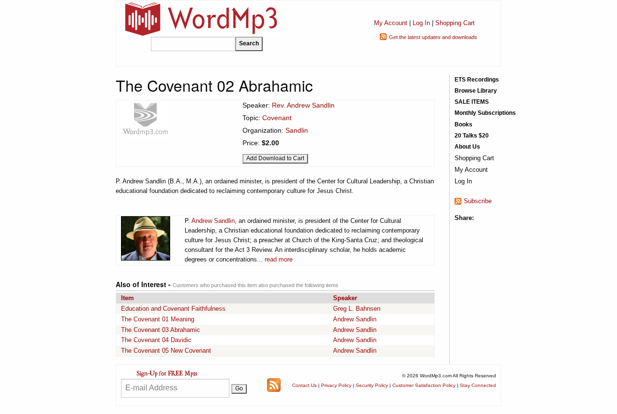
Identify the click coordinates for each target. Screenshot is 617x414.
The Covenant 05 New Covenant (166, 350)
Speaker (345, 298)
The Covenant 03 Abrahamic (160, 329)
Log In (421, 23)
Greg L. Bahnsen (356, 308)
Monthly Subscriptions (485, 113)
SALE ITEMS (472, 101)
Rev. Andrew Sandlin (303, 105)
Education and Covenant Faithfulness (173, 308)
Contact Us (304, 385)
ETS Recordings (477, 79)
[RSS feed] (274, 384)
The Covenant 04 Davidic (156, 340)
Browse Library (476, 90)
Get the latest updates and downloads (433, 37)
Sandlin (296, 130)
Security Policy (372, 385)
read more (279, 259)
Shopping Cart (455, 23)
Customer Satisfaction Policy (424, 385)
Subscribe (478, 201)
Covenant (277, 118)
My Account (390, 23)
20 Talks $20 (472, 135)
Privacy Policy (336, 385)
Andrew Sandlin (213, 220)
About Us (467, 146)
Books (463, 124)
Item (127, 298)
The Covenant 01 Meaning (157, 319)
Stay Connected (478, 385)
